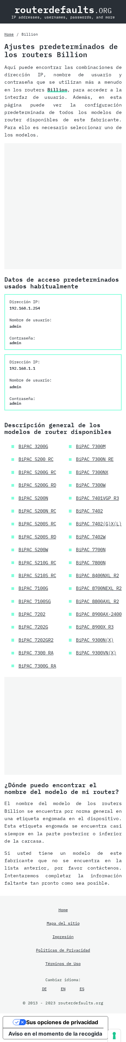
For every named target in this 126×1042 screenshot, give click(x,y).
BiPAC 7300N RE (95, 459)
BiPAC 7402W (91, 537)
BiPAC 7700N (91, 550)
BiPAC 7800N (91, 563)
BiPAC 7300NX (92, 472)
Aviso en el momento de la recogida (55, 1033)
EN (63, 988)
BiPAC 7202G (33, 627)
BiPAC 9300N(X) (95, 640)
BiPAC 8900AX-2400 (99, 614)
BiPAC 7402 (89, 511)
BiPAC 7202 (31, 614)
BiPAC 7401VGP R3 (97, 498)
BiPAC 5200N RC (37, 511)
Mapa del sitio (63, 923)
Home (9, 34)
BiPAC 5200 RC (35, 459)
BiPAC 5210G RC (37, 563)
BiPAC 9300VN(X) (96, 653)
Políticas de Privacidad (63, 950)
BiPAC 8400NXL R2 (97, 575)
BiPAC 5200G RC (37, 472)
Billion (57, 90)
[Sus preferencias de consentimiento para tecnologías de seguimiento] (114, 1035)
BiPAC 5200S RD (37, 537)
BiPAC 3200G (33, 446)
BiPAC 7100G (33, 588)
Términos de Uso (63, 963)
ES (82, 988)
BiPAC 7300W (91, 485)
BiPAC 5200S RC (37, 524)
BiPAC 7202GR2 (35, 640)
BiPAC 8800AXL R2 (97, 601)
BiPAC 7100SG (34, 601)
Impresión (63, 936)
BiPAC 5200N (33, 498)
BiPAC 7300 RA (35, 653)
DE (44, 988)
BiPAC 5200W (33, 550)
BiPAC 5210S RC (37, 575)
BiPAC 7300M (91, 446)
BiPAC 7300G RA (37, 666)
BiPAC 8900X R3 (95, 627)
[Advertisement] (63, 206)
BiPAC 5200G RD (37, 485)
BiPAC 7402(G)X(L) (99, 524)
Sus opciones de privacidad (62, 1022)
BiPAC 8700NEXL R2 (99, 588)
